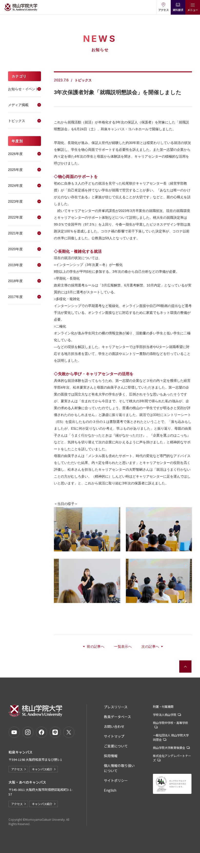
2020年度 (15, 249)
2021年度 (15, 233)
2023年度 (15, 201)
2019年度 (15, 265)
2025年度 (15, 170)
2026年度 (15, 154)
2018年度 (15, 281)
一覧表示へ (123, 646)
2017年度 (15, 297)
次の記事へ (150, 646)
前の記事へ (95, 646)
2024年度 (15, 185)
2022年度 (15, 217)
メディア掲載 (18, 105)
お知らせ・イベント (23, 89)
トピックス (16, 121)
